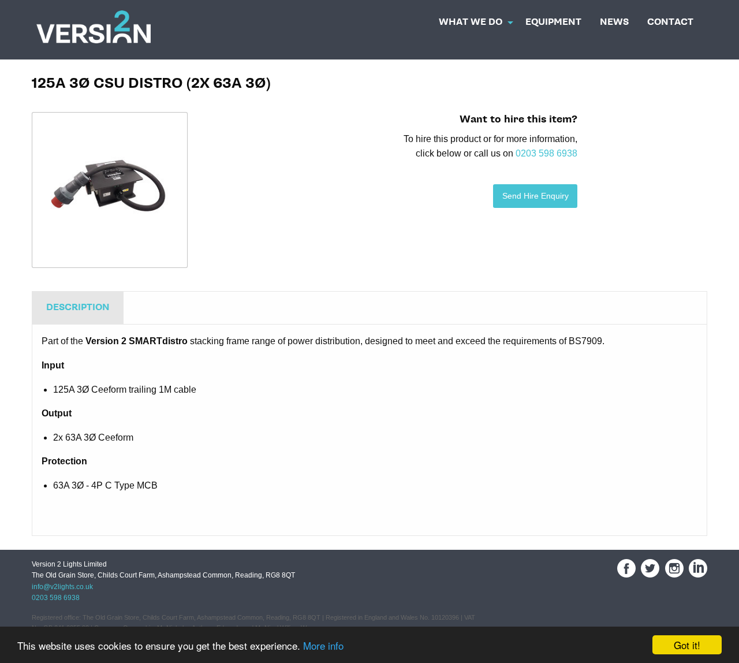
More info (323, 645)
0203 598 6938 (546, 153)
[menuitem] (473, 19)
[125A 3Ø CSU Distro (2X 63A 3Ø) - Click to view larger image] (110, 190)
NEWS (614, 22)
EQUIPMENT (553, 22)
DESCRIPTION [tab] (78, 307)
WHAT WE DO (470, 22)
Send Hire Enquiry (535, 195)
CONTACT (670, 22)
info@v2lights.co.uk (62, 587)
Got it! (687, 645)
